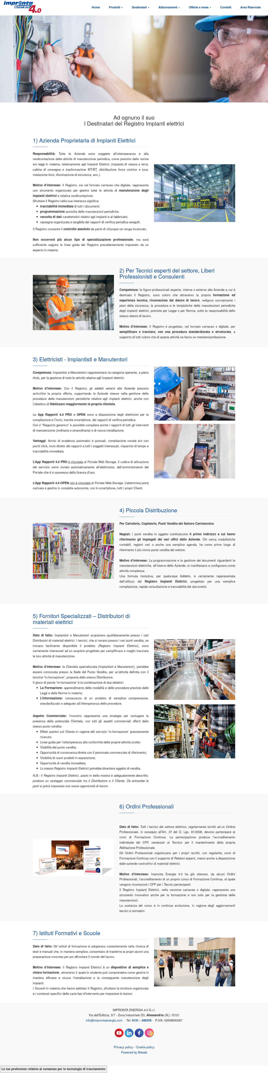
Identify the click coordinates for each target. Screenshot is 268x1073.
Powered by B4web (134, 1052)
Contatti (225, 7)
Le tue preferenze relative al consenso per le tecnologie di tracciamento (53, 1069)
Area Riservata (250, 7)
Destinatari (139, 7)
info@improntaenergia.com (104, 1020)
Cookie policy (145, 1047)
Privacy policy (123, 1047)
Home (96, 7)
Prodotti (115, 7)
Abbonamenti (168, 7)
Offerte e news (199, 7)
